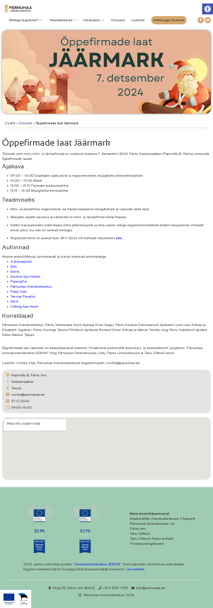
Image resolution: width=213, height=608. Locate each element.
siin (119, 238)
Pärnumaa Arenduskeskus (31, 286)
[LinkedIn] (208, 20)
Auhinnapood (21, 261)
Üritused (25, 123)
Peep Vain (18, 291)
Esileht (10, 123)
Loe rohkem (135, 569)
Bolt (13, 266)
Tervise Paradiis (22, 296)
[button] (207, 9)
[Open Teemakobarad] (75, 20)
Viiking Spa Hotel (24, 306)
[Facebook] (201, 20)
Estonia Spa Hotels (25, 276)
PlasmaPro (18, 281)
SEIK (14, 301)
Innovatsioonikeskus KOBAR (97, 564)
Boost (15, 271)
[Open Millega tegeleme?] (41, 20)
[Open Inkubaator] (102, 20)
